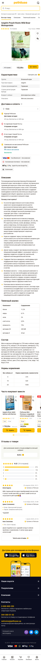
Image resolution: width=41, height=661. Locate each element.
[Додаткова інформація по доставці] (21, 104)
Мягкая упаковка (27, 98)
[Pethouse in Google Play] (12, 555)
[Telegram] (36, 632)
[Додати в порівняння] (38, 38)
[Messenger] (31, 632)
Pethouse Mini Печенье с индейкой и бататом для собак (27, 414)
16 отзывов (13, 29)
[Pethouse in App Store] (29, 555)
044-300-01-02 (7, 615)
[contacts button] (38, 2)
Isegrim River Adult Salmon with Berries (9, 413)
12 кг (9, 421)
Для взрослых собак (28, 95)
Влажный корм (26, 79)
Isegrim (23, 83)
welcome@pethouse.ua (11, 621)
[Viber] (26, 632)
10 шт (22, 421)
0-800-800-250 (7, 606)
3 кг (5, 421)
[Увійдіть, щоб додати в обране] (15, 396)
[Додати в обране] (38, 33)
